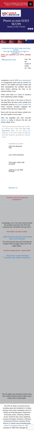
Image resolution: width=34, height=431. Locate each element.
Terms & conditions (10, 425)
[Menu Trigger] (30, 3)
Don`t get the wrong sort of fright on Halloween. (16, 52)
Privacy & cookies (24, 425)
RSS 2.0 (27, 133)
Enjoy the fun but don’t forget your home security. (16, 49)
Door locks (26, 128)
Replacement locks (8, 131)
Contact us (4, 120)
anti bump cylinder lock (23, 104)
